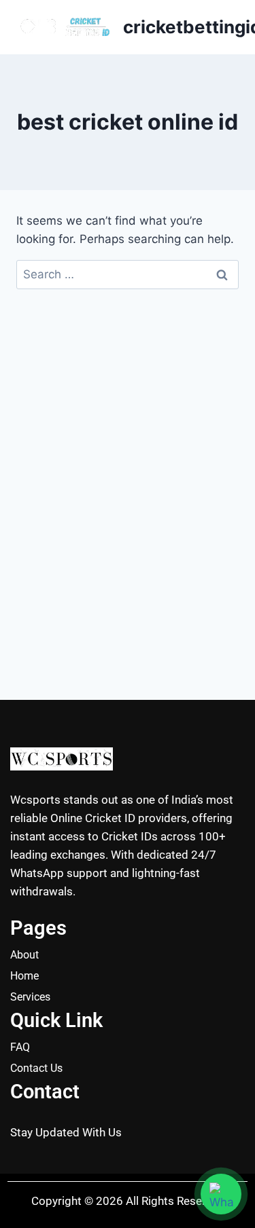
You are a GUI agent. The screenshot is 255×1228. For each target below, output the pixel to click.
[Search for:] (127, 274)
